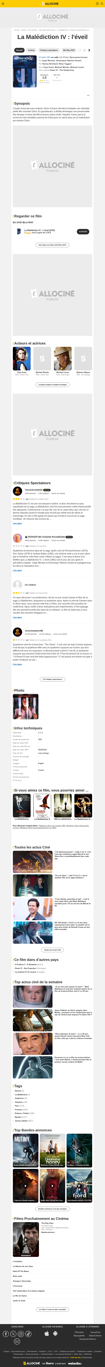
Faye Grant (48, 67)
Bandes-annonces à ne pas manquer (52, 1209)
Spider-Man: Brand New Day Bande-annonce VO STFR (52, 1200)
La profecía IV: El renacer (30, 972)
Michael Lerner (77, 67)
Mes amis (57, 75)
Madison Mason (83, 372)
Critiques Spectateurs (32, 483)
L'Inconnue (17, 1286)
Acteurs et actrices (30, 343)
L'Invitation (17, 1261)
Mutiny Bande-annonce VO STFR (26, 1165)
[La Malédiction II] (42, 805)
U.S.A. (40, 733)
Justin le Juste (19, 1301)
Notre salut (17, 1276)
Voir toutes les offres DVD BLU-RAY (52, 245)
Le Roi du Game (20, 1296)
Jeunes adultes (24, 1121)
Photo (19, 690)
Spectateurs (44, 75)
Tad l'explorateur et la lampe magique (29, 1291)
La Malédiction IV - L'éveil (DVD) (39, 230)
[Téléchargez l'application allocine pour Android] (57, 1333)
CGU (50, 1351)
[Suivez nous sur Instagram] (21, 1334)
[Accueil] (50, 3)
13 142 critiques (45, 634)
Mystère (21, 1117)
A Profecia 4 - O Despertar (29, 964)
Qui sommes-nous (18, 1351)
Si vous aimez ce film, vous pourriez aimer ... (51, 790)
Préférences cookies (84, 1351)
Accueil (16, 30)
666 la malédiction (62, 819)
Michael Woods (62, 67)
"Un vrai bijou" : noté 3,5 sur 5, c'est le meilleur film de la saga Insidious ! (71, 876)
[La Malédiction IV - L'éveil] (19, 231)
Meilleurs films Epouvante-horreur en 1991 (38, 828)
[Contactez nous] (17, 1341)
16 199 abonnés (31, 634)
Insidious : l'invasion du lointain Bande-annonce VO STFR (79, 1165)
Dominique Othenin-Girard (68, 60)
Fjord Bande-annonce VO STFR (79, 1200)
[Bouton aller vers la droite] (89, 50)
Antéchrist (21, 1098)
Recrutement (32, 1351)
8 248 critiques (43, 540)
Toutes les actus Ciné (52, 950)
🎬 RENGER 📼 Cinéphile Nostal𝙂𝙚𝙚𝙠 (45, 537)
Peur (19, 1106)
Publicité (42, 1351)
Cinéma (23, 30)
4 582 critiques (43, 493)
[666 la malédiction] (63, 805)
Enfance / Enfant (24, 1113)
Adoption (21, 1102)
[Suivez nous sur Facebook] (6, 1334)
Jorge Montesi (48, 60)
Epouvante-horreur (79, 57)
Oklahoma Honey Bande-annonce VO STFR (52, 1165)
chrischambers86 (34, 631)
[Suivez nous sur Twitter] (13, 1334)
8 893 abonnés (30, 540)
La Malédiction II (42, 819)
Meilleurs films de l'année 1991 (52, 826)
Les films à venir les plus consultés (52, 1309)
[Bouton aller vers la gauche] (84, 50)
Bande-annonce (48, 1232)
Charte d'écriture (47, 1354)
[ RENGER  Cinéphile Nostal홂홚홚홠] (17, 538)
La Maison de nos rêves (23, 1266)
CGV (56, 1351)
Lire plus (17, 523)
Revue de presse (32, 1354)
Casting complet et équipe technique (52, 385)
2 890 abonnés (30, 493)
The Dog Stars (47, 1223)
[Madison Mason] (83, 358)
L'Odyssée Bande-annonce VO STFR (26, 1200)
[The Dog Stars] (26, 1239)
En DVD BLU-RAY (23, 222)
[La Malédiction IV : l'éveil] (25, 71)
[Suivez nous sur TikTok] (28, 1334)
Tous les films (32, 30)
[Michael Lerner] (63, 358)
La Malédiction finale (84, 819)
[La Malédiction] (22, 805)
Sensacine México (87, 1339)
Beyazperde (79, 1335)
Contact (6, 1351)
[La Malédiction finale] (83, 805)
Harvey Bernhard (50, 64)
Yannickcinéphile (34, 490)
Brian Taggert (65, 64)
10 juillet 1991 (45, 57)
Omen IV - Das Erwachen (30, 968)
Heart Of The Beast (21, 1271)
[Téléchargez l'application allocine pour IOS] (48, 1333)
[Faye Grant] (22, 358)
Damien (19, 1091)
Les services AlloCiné (64, 1354)
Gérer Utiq (77, 1354)
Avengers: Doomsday (22, 1281)
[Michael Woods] (42, 358)
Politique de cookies (67, 1351)
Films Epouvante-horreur (47, 30)
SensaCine (95, 1332)
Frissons (21, 1110)
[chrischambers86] (17, 632)
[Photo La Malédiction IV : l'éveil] (25, 706)
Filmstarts (79, 1332)
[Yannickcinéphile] (17, 491)
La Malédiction (22, 819)
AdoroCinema (95, 1335)
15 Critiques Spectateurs (52, 679)
